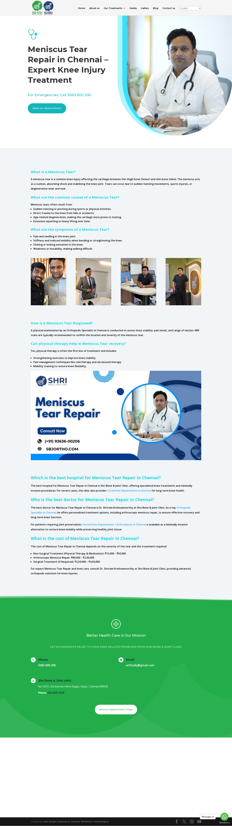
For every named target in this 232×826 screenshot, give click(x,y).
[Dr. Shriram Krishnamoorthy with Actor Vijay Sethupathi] (48, 304)
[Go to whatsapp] (224, 817)
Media (133, 8)
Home (81, 8)
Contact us (168, 8)
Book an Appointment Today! (116, 709)
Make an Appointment (47, 108)
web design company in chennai (61, 821)
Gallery (145, 8)
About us (94, 8)
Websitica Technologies (95, 821)
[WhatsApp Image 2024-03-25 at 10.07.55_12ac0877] (183, 304)
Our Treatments (113, 8)
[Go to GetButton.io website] (224, 823)
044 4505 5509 (55, 692)
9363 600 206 (79, 95)
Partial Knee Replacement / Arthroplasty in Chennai (114, 524)
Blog (155, 8)
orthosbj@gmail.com (140, 665)
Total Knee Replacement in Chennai (129, 490)
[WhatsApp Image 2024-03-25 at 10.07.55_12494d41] (93, 304)
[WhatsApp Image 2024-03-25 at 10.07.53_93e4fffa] (138, 304)
